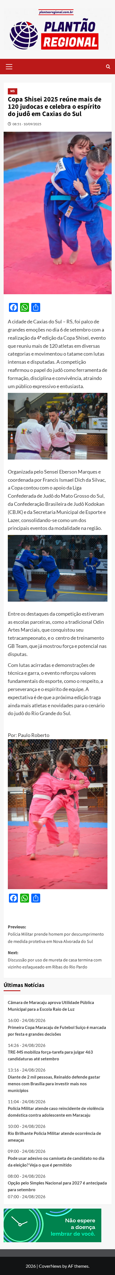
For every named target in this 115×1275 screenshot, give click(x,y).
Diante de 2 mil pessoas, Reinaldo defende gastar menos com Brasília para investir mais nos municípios (54, 1083)
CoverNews (50, 1266)
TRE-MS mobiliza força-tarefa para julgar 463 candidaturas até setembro (50, 1055)
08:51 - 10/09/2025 (27, 124)
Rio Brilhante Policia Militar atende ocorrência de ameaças (54, 1136)
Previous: (56, 934)
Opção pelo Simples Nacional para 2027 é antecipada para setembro (57, 1186)
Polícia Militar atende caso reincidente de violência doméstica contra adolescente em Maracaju (56, 1112)
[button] (9, 66)
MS (12, 91)
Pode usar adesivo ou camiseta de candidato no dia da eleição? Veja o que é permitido (56, 1161)
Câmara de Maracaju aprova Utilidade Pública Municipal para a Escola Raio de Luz (51, 1006)
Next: (55, 960)
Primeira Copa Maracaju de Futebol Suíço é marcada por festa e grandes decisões (57, 1031)
